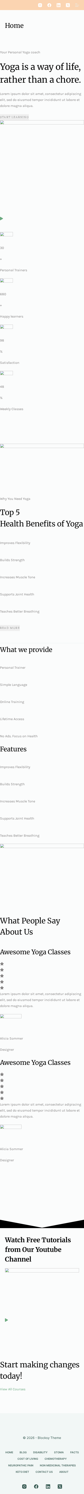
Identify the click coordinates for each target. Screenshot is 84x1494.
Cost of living (27, 1458)
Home (9, 1452)
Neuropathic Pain (20, 1465)
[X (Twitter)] (68, 5)
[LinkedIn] (59, 5)
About (63, 1471)
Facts (74, 1452)
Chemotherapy (56, 1458)
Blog (23, 1452)
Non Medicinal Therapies (58, 1465)
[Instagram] (40, 5)
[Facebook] (49, 5)
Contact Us (44, 1471)
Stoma (59, 1452)
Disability (40, 1452)
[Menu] (77, 5)
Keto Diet (22, 1471)
